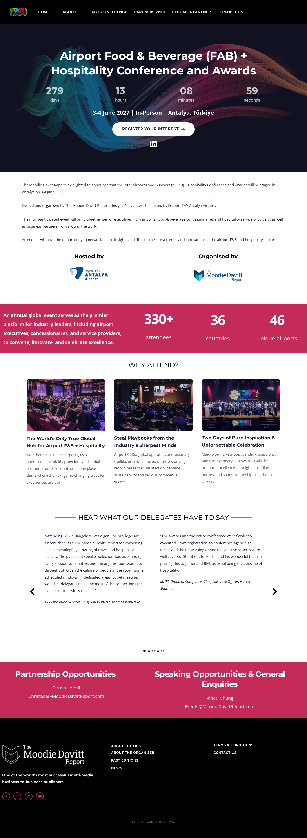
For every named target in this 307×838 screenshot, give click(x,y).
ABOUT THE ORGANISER (132, 753)
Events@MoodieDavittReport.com (220, 707)
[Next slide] (274, 591)
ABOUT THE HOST (127, 746)
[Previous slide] (32, 591)
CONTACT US (225, 753)
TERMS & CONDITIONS (234, 745)
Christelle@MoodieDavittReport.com (66, 696)
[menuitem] (44, 12)
